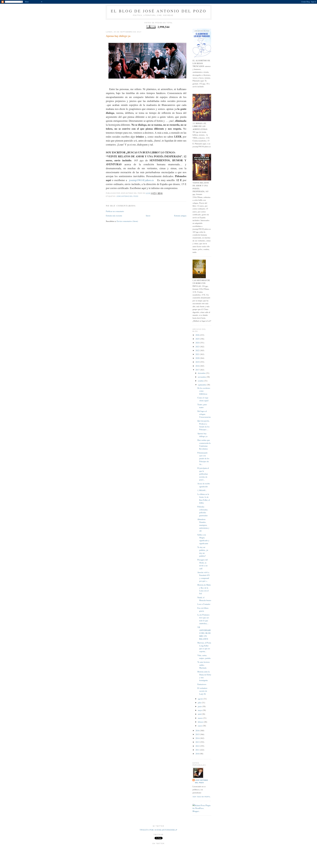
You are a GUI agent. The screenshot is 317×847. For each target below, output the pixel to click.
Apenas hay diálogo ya (118, 36)
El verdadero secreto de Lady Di (202, 691)
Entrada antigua (180, 215)
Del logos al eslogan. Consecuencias (204, 414)
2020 (198, 358)
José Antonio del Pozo (201, 781)
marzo (200, 718)
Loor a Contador (203, 604)
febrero (201, 722)
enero (200, 725)
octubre (201, 380)
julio (200, 702)
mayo (200, 710)
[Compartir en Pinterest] (161, 193)
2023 (198, 346)
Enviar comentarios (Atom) (127, 221)
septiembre (202, 384)
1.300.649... (202, 490)
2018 (198, 366)
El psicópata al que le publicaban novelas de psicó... (203, 474)
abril (200, 714)
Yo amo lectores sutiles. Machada (203, 665)
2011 (198, 750)
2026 (198, 335)
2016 (198, 730)
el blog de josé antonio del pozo (158, 10)
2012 (198, 746)
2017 (198, 369)
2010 (198, 753)
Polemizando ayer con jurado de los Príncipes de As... (203, 458)
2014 (198, 738)
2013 (198, 742)
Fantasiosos (201, 684)
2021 (198, 354)
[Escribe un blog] (154, 193)
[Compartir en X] (157, 193)
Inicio (148, 215)
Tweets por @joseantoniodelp (158, 830)
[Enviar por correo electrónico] (152, 193)
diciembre (202, 373)
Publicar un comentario (115, 211)
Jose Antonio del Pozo (127, 196)
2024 (198, 342)
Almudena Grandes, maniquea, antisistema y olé (203, 525)
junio (200, 706)
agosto (200, 698)
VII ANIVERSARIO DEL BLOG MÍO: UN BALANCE (204, 633)
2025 (198, 339)
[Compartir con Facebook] (159, 193)
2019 (198, 362)
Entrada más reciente (114, 215)
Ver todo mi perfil (202, 797)
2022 (198, 350)
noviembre (202, 377)
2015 (198, 734)
